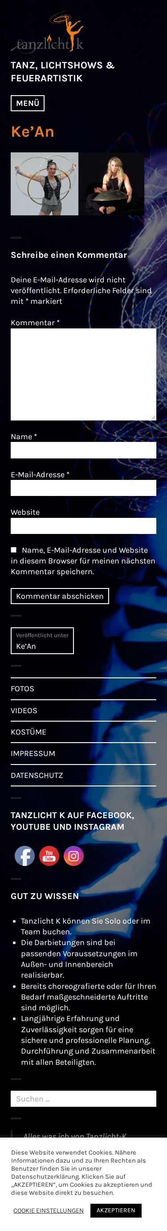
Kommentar (35, 323)
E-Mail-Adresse (40, 474)
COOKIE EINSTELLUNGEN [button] (48, 1210)
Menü (27, 103)
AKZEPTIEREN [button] (116, 1210)
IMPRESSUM (33, 753)
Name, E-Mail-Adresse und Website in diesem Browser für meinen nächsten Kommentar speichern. (83, 561)
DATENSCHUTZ (37, 775)
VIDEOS (24, 710)
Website (25, 512)
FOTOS (22, 688)
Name (24, 436)
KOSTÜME (28, 732)
